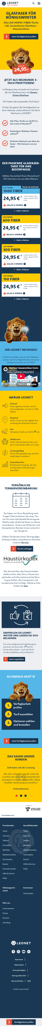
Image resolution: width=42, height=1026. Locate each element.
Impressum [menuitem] (19, 959)
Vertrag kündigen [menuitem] (19, 970)
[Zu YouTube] (23, 951)
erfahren (22, 299)
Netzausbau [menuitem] (7, 859)
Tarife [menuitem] (5, 831)
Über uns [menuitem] (6, 903)
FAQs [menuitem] (5, 878)
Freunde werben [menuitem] (9, 869)
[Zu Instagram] (18, 951)
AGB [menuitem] (29, 981)
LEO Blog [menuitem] (6, 922)
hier (26, 585)
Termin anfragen (24, 548)
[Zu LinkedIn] (28, 951)
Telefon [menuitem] (6, 840)
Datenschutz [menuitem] (19, 965)
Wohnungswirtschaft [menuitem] (9, 889)
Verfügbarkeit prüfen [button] (23, 1022)
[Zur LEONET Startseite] (10, 3)
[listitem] (21, 779)
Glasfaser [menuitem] (6, 850)
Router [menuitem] (5, 864)
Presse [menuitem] (5, 913)
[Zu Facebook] (13, 951)
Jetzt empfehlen (16, 659)
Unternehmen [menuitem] (8, 908)
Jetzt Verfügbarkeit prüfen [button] (24, 36)
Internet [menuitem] (6, 836)
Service (25, 542)
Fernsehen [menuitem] (7, 845)
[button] (16, 796)
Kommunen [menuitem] (28, 887)
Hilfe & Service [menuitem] (9, 873)
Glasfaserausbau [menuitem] (9, 854)
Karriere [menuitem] (6, 918)
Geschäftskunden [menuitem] (30, 825)
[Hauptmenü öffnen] (39, 3)
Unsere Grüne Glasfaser (25, 94)
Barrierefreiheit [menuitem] (17, 981)
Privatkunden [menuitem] (8, 825)
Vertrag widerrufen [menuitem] (19, 976)
